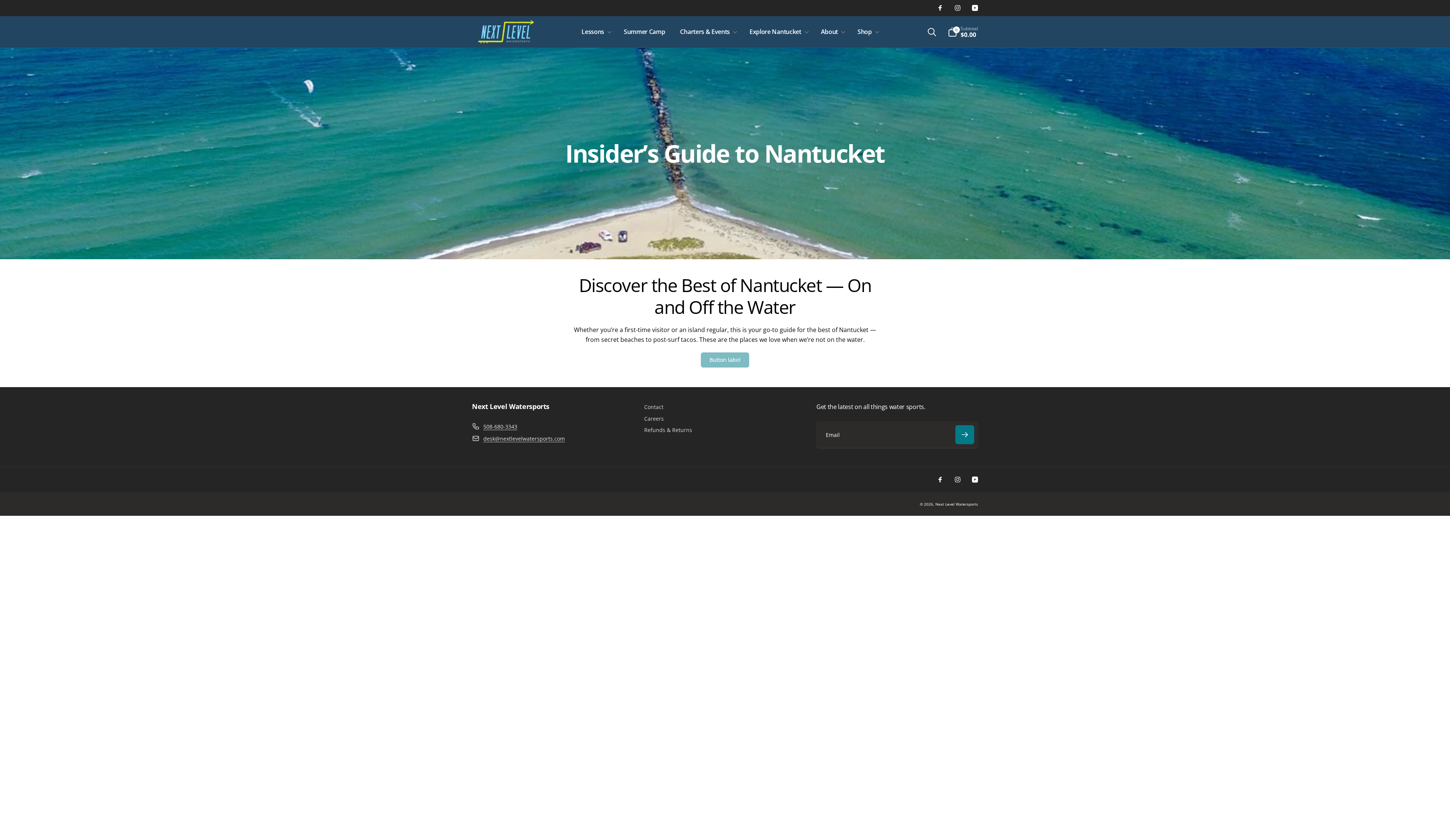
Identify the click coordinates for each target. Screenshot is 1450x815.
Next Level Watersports (956, 504)
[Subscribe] (964, 434)
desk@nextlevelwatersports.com (524, 438)
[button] (595, 31)
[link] (725, 360)
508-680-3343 (500, 426)
